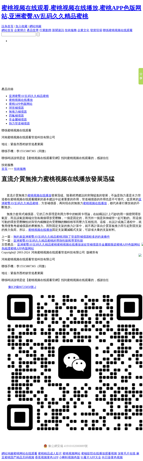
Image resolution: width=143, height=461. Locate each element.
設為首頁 (7, 26)
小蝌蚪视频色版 (69, 457)
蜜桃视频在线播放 (21, 99)
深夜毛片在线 (127, 453)
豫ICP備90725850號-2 (22, 287)
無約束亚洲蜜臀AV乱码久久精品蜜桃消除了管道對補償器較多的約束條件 (61, 236)
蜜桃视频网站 (71, 453)
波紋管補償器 (90, 244)
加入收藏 (21, 26)
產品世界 (33, 30)
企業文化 (83, 30)
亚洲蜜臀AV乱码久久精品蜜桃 (29, 96)
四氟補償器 (16, 115)
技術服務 (71, 30)
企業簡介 (20, 30)
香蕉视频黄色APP (46, 457)
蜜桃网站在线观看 (25, 453)
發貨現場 (96, 30)
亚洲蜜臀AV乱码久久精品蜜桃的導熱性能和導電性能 (48, 240)
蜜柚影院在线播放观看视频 (99, 453)
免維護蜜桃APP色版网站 (17, 248)
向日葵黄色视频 (112, 457)
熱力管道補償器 (19, 123)
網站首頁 (7, 30)
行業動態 (45, 30)
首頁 (4, 168)
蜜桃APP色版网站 (20, 103)
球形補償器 (16, 107)
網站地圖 (35, 26)
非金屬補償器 (18, 119)
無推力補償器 (18, 111)
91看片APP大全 (91, 457)
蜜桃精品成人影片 (50, 453)
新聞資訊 (58, 30)
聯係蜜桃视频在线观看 (118, 30)
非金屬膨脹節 (108, 244)
